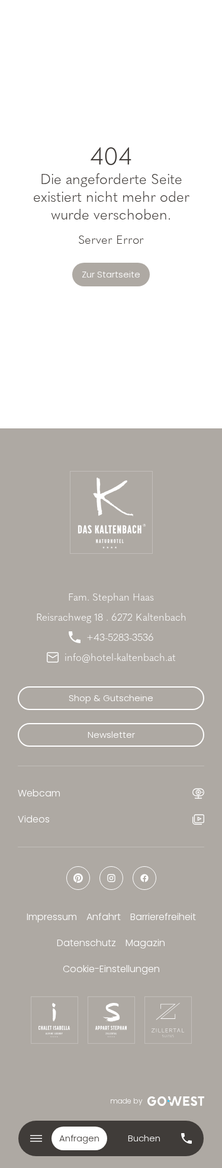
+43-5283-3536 (120, 637)
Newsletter (111, 734)
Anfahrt (103, 917)
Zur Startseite (111, 274)
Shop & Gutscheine (111, 698)
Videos (34, 819)
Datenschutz (86, 943)
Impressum (52, 917)
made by (126, 1101)
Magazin (145, 943)
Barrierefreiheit (163, 917)
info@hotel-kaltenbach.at (120, 657)
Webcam (39, 793)
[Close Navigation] (36, 1138)
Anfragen (79, 1138)
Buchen (144, 1138)
